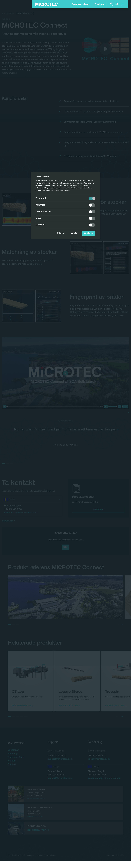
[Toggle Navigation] (122, 4)
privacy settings (42, 188)
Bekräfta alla (88, 233)
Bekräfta (74, 233)
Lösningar (99, 4)
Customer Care (80, 4)
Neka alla (60, 233)
